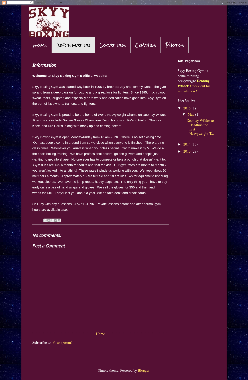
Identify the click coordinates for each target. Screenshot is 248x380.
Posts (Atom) (62, 342)
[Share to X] (52, 220)
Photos (174, 45)
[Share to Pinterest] (59, 220)
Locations (112, 45)
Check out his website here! (194, 88)
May (191, 114)
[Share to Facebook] (55, 220)
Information (73, 45)
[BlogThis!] (48, 220)
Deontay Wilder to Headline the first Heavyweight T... (200, 127)
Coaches (145, 45)
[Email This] (45, 220)
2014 (187, 144)
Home (40, 45)
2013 (187, 151)
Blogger (143, 370)
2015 (187, 108)
